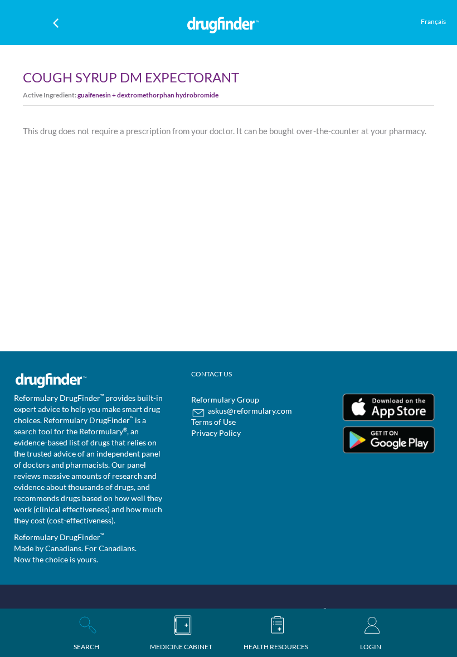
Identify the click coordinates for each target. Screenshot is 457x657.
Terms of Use (213, 421)
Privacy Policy (216, 433)
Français (433, 21)
